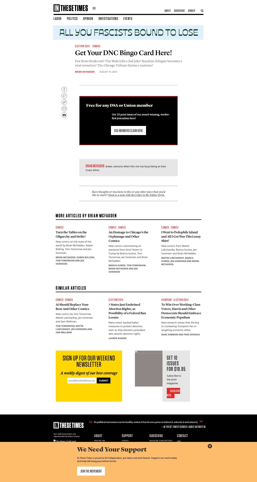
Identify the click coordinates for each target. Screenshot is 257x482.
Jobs (179, 441)
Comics (96, 46)
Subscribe (179, 11)
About (168, 11)
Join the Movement (91, 471)
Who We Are (99, 440)
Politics (72, 18)
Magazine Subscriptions (160, 440)
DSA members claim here (128, 130)
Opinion (88, 18)
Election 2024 (82, 46)
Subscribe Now (173, 393)
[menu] (94, 8)
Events (127, 18)
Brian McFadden (85, 71)
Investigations (108, 18)
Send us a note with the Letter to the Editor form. (136, 195)
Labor (58, 18)
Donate (191, 11)
